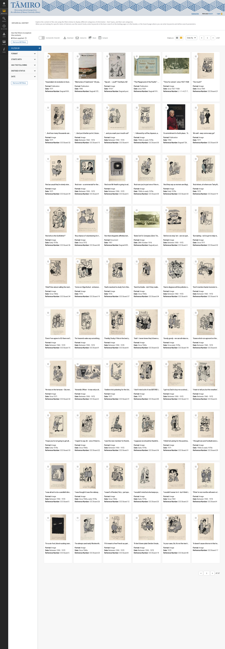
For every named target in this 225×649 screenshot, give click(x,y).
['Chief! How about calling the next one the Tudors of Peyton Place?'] (58, 271)
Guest (211, 14)
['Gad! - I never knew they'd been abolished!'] (147, 322)
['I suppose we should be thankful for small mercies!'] (147, 425)
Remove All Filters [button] (19, 42)
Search (4, 21)
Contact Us (195, 14)
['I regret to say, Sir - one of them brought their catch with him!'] (88, 425)
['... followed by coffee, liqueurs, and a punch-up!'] (147, 117)
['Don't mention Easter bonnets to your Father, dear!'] (206, 271)
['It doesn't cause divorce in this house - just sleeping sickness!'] (206, 527)
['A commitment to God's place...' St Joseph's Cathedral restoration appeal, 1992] (176, 117)
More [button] (4, 52)
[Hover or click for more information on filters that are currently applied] (26, 38)
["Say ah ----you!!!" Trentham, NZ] (117, 66)
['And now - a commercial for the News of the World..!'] (88, 168)
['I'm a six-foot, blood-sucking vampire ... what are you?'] (58, 527)
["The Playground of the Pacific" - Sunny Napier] (147, 66)
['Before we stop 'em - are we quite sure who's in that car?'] (176, 220)
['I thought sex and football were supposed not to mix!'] (206, 425)
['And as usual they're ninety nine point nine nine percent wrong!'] (58, 168)
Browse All (4, 13)
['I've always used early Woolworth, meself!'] (88, 527)
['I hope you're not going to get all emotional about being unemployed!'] (58, 425)
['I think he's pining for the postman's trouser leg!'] (176, 425)
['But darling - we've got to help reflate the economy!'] (206, 220)
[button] (81, 37)
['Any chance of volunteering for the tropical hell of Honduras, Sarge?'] (88, 220)
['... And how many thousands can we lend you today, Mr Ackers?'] (58, 117)
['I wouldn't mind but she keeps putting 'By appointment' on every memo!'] (147, 476)
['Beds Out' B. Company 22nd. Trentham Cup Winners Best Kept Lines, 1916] (147, 220)
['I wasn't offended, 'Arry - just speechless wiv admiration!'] (117, 476)
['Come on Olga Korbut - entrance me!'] (88, 271)
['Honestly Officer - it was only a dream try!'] (88, 373)
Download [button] (68, 38)
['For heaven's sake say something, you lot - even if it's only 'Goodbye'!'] (88, 322)
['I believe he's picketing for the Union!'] (117, 373)
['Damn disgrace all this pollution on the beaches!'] (176, 271)
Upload (4, 44)
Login (4, 36)
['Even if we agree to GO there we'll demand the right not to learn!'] (58, 322)
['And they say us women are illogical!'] (176, 168)
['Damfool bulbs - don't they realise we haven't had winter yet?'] (147, 271)
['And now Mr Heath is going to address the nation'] (117, 168)
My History (4, 29)
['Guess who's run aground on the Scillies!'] (206, 322)
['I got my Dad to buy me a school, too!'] (176, 373)
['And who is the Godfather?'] (58, 220)
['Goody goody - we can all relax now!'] (176, 322)
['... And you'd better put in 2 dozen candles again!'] (88, 117)
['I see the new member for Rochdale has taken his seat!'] (117, 425)
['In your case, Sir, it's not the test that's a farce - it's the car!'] (176, 527)
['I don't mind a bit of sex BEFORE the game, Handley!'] (147, 373)
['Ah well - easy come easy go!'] (206, 117)
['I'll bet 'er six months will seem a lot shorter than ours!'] (206, 476)
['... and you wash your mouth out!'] (117, 117)
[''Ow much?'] (206, 66)
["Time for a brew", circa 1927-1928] (176, 66)
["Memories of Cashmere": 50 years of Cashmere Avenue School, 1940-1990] (88, 66)
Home (4, 6)
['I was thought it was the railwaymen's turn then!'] (88, 476)
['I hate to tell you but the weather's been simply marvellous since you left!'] (206, 373)
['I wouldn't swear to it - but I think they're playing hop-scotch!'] (176, 476)
